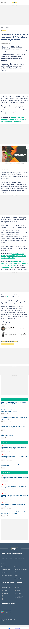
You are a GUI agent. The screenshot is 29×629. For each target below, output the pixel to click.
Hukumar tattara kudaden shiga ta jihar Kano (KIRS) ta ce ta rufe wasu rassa (14, 263)
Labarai (7, 27)
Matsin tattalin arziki (7, 343)
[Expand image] (27, 147)
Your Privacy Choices (16, 628)
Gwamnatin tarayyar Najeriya (9, 341)
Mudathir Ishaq (18, 42)
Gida (2, 27)
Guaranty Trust (6, 267)
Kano (8, 297)
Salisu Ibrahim (24, 42)
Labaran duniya (4, 481)
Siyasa (2, 437)
